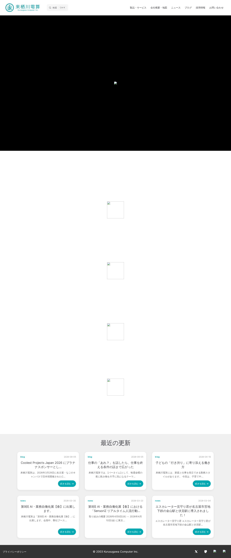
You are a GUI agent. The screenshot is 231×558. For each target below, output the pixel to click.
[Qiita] (215, 551)
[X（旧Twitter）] (196, 551)
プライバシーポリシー (14, 551)
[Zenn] (224, 551)
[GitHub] (205, 551)
